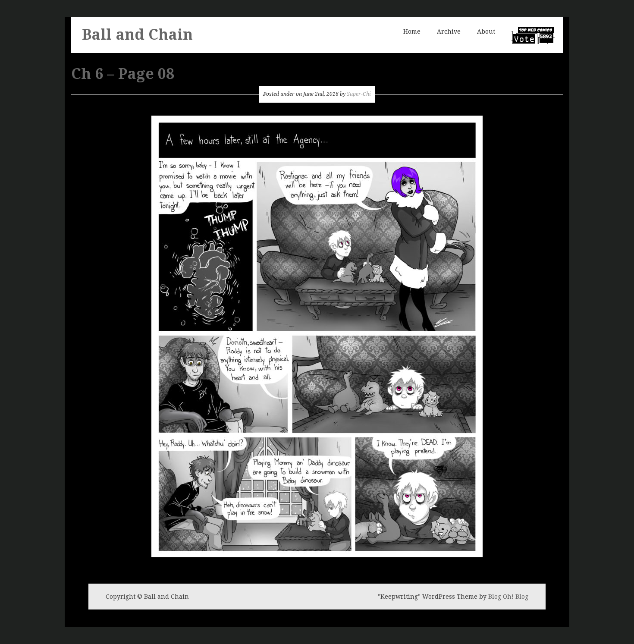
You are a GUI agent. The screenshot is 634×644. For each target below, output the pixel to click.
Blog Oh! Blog (508, 596)
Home (412, 31)
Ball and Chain (137, 34)
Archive (449, 31)
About (486, 31)
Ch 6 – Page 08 (122, 73)
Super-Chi (359, 94)
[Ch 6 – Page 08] (317, 335)
